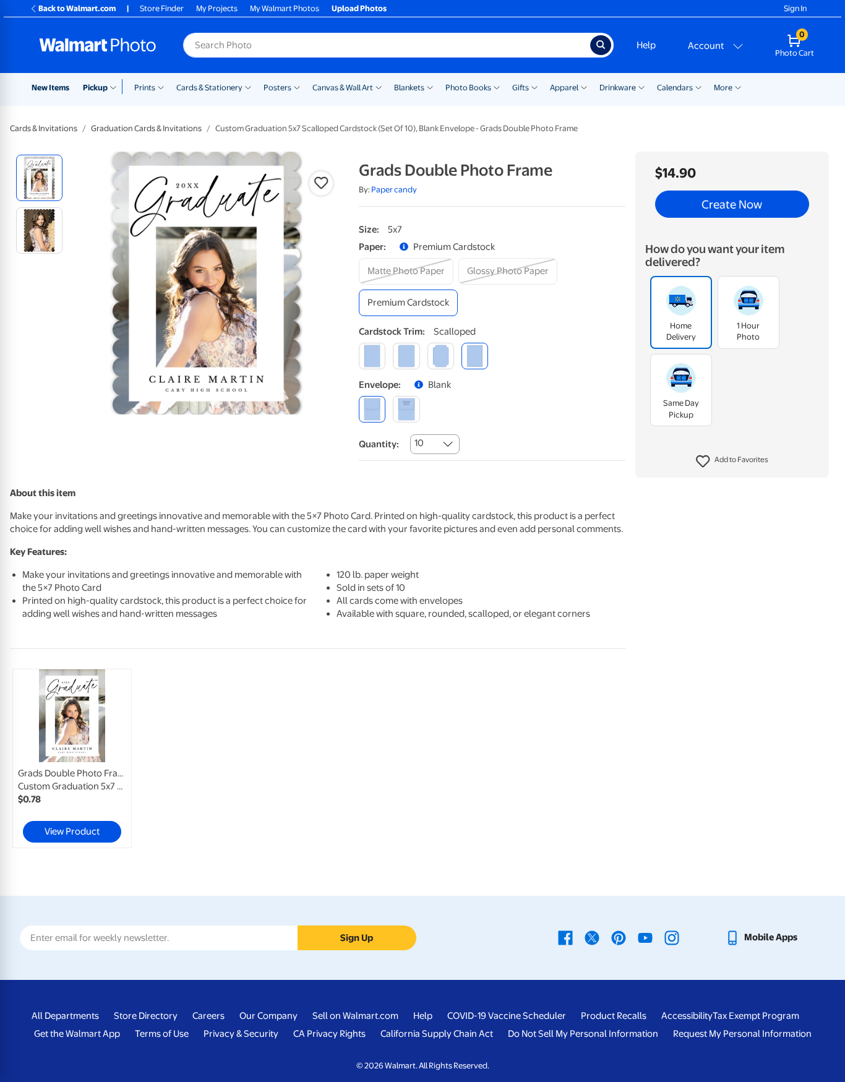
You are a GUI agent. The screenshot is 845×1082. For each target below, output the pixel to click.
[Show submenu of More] (738, 86)
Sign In (795, 8)
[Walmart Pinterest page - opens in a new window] (618, 937)
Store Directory (146, 1015)
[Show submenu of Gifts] (534, 86)
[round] (406, 356)
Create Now (731, 204)
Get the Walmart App (77, 1033)
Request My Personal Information (742, 1033)
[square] (372, 356)
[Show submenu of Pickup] (115, 86)
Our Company (268, 1015)
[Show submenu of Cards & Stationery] (248, 86)
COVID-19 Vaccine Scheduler (506, 1015)
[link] (72, 758)
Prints (144, 87)
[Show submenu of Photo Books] (496, 86)
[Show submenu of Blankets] (430, 86)
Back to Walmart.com (77, 8)
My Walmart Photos (284, 8)
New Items (50, 87)
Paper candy (394, 189)
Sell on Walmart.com (355, 1015)
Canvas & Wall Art (342, 87)
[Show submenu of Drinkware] (641, 86)
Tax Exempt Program (756, 1015)
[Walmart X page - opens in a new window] (592, 937)
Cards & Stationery (209, 87)
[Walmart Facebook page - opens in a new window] (565, 937)
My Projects (217, 8)
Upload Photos (359, 8)
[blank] (372, 409)
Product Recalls (613, 1015)
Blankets (409, 87)
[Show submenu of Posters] (297, 86)
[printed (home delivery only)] (406, 409)
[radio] (39, 178)
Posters (277, 87)
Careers (208, 1015)
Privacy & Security (241, 1033)
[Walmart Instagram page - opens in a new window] (671, 937)
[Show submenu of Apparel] (584, 86)
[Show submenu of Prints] (161, 86)
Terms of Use (162, 1033)
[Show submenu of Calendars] (698, 86)
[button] (732, 461)
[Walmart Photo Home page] (98, 45)
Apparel (564, 87)
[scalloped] (474, 356)
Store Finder (162, 8)
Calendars (675, 87)
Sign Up (356, 937)
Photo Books (468, 87)
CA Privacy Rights (329, 1033)
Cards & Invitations (43, 128)
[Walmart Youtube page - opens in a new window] (645, 937)
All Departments (65, 1015)
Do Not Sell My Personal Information (583, 1033)
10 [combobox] (419, 443)
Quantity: (379, 444)
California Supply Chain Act (436, 1033)
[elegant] (440, 356)
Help (646, 45)
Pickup (95, 87)
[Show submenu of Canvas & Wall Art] (378, 86)
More (723, 87)
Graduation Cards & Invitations (146, 128)
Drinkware (617, 87)
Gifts (520, 87)
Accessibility (687, 1015)
